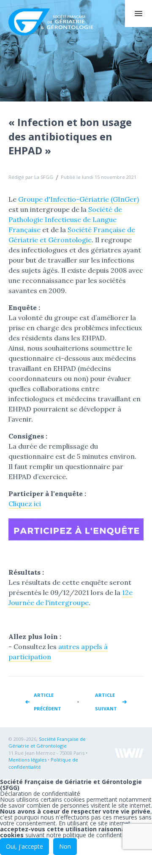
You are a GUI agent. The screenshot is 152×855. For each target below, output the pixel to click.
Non (65, 846)
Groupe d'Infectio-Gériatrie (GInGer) (78, 199)
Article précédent (47, 702)
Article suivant (106, 702)
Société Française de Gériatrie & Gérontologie (54, 22)
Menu (138, 13)
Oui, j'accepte (24, 846)
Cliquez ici (24, 503)
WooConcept (129, 753)
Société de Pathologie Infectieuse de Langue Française (65, 219)
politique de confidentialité (99, 835)
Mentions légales (27, 759)
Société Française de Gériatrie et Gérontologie (47, 742)
